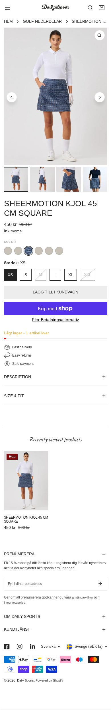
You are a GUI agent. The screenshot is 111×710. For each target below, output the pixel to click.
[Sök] (90, 7)
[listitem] (8, 251)
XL (70, 275)
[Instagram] (19, 646)
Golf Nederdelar (42, 21)
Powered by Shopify (49, 680)
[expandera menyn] (7, 7)
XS (10, 275)
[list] (55, 96)
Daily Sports (25, 680)
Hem (8, 21)
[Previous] (12, 97)
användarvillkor (82, 597)
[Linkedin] (32, 646)
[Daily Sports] (55, 7)
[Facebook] (6, 646)
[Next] (99, 97)
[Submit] (100, 583)
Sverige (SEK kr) (88, 647)
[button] (101, 7)
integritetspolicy (14, 602)
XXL (87, 275)
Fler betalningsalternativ (55, 319)
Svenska (48, 647)
